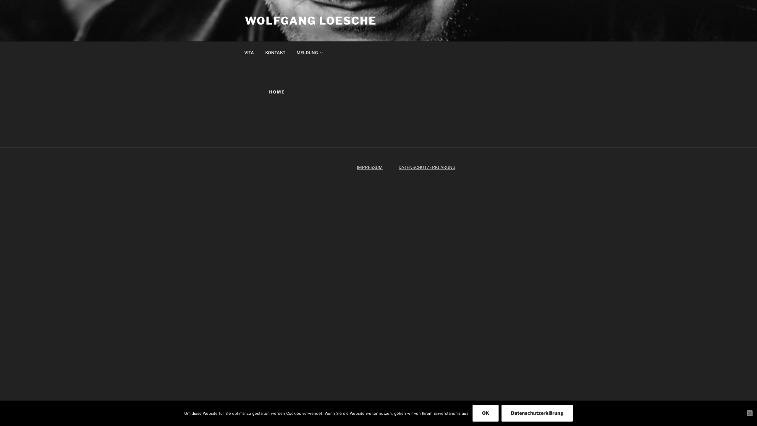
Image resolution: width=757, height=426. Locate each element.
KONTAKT (275, 52)
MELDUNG (307, 52)
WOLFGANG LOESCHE (311, 20)
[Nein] (750, 413)
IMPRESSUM (370, 167)
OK (485, 413)
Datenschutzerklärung (537, 413)
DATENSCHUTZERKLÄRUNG (427, 167)
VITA (249, 52)
